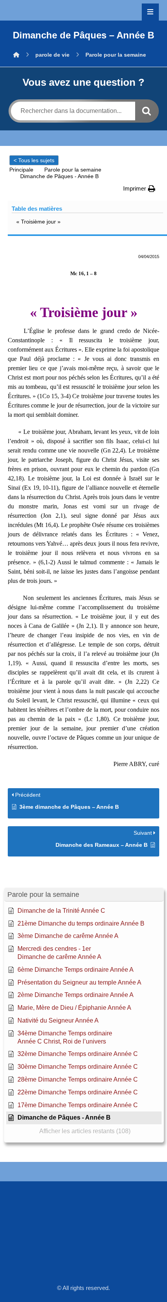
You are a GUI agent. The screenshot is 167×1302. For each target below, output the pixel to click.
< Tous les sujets (34, 160)
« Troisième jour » (38, 221)
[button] (150, 12)
